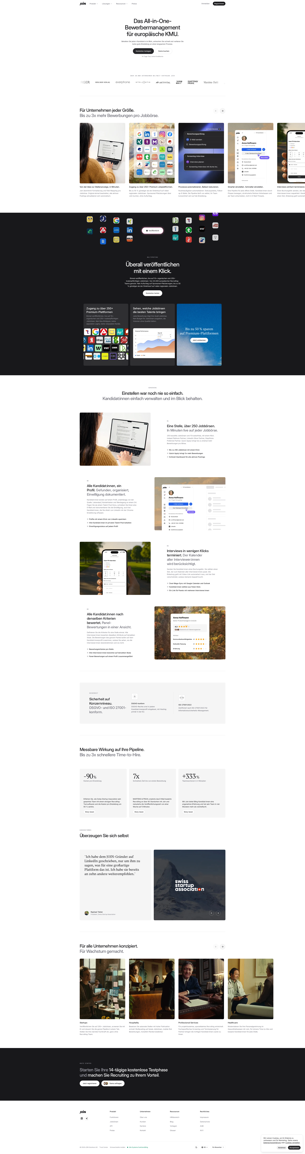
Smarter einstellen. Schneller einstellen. (246, 187)
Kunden (143, 1122)
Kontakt (143, 1130)
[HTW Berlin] (109, 340)
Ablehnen (282, 1148)
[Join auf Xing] (87, 1118)
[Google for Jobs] (87, 331)
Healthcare (233, 1022)
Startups (83, 1022)
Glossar (173, 1130)
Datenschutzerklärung (272, 1143)
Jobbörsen (114, 1122)
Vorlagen (173, 1126)
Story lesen (89, 812)
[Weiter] (222, 111)
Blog (171, 1122)
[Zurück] (216, 111)
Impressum (204, 1117)
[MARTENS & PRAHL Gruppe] (168, 82)
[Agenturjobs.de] (97, 356)
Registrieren (219, 4)
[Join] (83, 3)
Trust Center (103, 1147)
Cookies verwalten (292, 1143)
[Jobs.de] (123, 348)
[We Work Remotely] (99, 348)
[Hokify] (111, 331)
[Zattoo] (225, 82)
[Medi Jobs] (117, 340)
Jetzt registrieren (89, 1083)
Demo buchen (163, 51)
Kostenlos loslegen (143, 51)
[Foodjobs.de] (89, 356)
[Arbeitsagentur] (95, 331)
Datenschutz (205, 1122)
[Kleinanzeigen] (115, 348)
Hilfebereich (174, 1117)
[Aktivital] (138, 82)
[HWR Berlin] (101, 340)
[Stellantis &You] (118, 82)
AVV (201, 1130)
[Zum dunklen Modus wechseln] (196, 1147)
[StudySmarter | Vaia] (84, 340)
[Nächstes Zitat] (218, 913)
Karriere (143, 1126)
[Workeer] (91, 348)
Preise (134, 4)
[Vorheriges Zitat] (211, 913)
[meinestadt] (103, 331)
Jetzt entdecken (199, 340)
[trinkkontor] (206, 82)
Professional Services (188, 1022)
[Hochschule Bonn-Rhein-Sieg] (105, 356)
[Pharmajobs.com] (93, 340)
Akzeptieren (294, 1148)
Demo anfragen (116, 1083)
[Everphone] (98, 82)
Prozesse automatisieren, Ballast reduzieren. (198, 187)
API (111, 1126)
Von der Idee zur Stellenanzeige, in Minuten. (100, 187)
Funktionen (114, 1117)
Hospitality (134, 1022)
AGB (201, 1126)
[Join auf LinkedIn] (82, 1118)
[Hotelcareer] (120, 331)
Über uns (143, 1117)
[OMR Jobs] (107, 348)
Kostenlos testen (152, 293)
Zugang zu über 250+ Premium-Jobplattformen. (151, 187)
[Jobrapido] (113, 356)
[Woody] (128, 331)
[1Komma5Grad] (154, 82)
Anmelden (205, 4)
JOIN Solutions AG (91, 1147)
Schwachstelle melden (117, 1147)
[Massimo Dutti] (186, 82)
